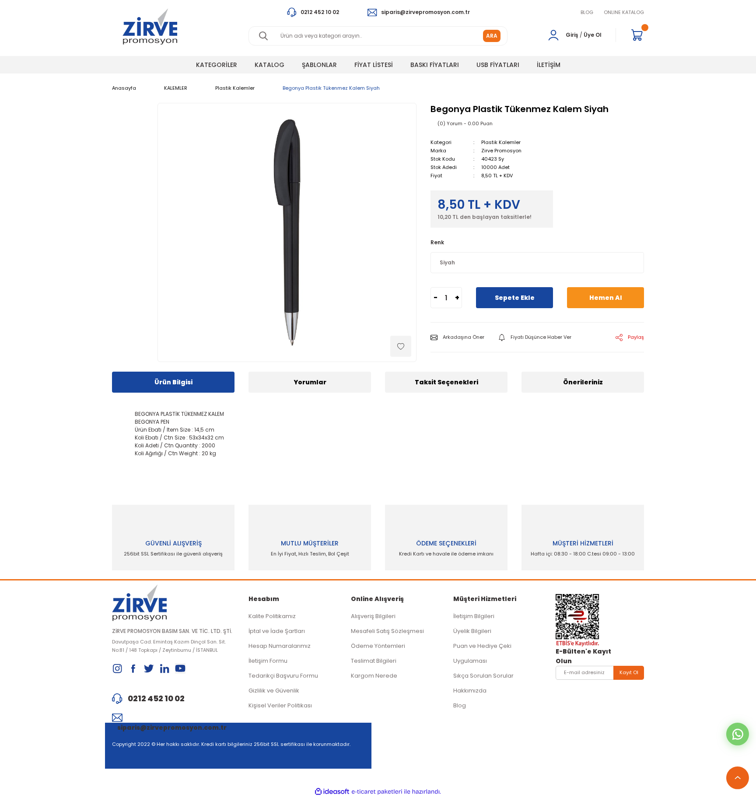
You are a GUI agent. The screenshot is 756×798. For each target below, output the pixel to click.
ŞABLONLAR (319, 64)
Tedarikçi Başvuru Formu (283, 675)
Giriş (572, 35)
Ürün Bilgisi (173, 382)
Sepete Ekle (515, 297)
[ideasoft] (332, 791)
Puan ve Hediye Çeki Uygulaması (482, 653)
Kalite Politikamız (272, 616)
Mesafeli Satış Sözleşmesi (387, 631)
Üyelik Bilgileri (472, 631)
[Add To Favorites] (400, 346)
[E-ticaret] (376, 792)
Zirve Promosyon (501, 150)
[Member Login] (553, 35)
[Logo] (149, 26)
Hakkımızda (469, 690)
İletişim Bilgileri (473, 616)
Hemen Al (605, 297)
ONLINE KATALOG (624, 12)
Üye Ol (593, 35)
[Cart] (637, 35)
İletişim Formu (267, 661)
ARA (491, 35)
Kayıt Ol (629, 672)
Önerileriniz (583, 382)
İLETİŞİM (548, 64)
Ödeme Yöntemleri (378, 646)
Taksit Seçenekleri (446, 382)
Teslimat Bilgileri (373, 661)
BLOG (587, 12)
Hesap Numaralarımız (279, 646)
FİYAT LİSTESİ (373, 64)
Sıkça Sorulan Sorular (483, 675)
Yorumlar (310, 382)
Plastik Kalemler (501, 142)
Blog (459, 705)
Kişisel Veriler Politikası (280, 705)
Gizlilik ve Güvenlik (273, 690)
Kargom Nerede (374, 675)
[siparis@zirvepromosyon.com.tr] (173, 717)
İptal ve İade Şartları (276, 631)
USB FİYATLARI (497, 64)
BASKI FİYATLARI (434, 64)
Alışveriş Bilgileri (373, 616)
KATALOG (269, 64)
